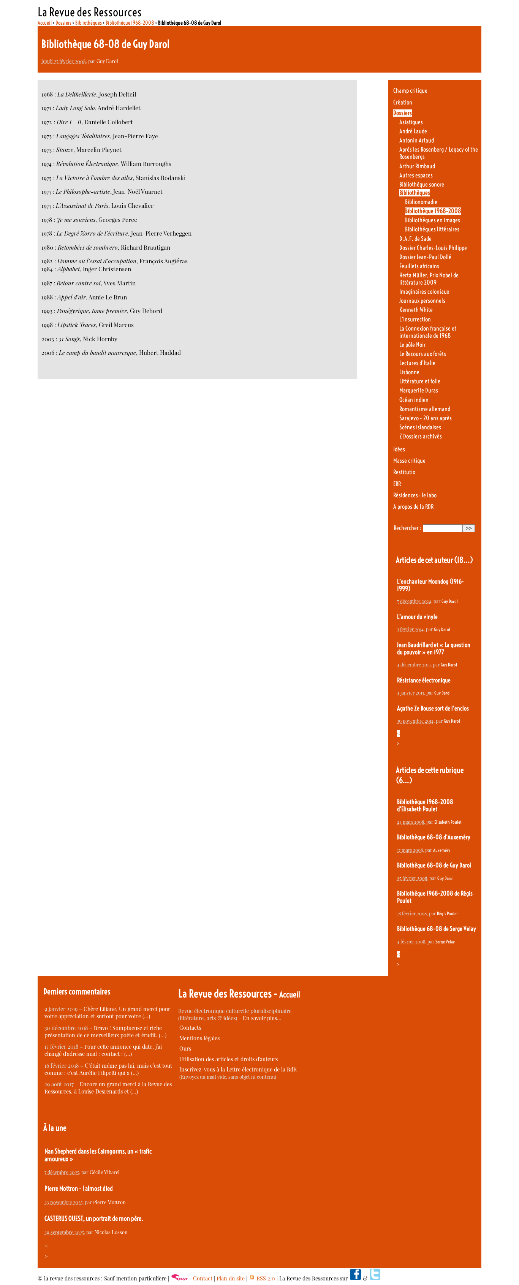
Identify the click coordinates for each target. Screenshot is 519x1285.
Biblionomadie (421, 202)
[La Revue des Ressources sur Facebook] (355, 1278)
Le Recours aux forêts (422, 354)
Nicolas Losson (111, 1232)
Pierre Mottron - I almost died (78, 1188)
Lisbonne (409, 372)
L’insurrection (415, 319)
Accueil (45, 22)
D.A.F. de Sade (415, 238)
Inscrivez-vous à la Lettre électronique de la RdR (238, 1069)
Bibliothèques (88, 22)
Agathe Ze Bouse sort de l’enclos (433, 708)
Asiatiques (411, 122)
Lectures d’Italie (417, 363)
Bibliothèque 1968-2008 (130, 22)
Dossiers (63, 22)
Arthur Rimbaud (417, 166)
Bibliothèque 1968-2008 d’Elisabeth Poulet (425, 805)
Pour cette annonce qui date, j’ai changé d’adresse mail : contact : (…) (103, 1050)
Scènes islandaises (420, 427)
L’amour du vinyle (417, 616)
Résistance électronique (424, 680)
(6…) (404, 780)
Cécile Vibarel (105, 1172)
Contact (202, 1278)
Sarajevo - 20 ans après (425, 418)
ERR (397, 483)
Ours (185, 1048)
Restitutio (404, 472)
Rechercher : (407, 528)
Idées (399, 449)
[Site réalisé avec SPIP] (180, 1278)
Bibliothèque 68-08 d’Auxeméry (433, 837)
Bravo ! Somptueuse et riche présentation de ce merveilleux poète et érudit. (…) (105, 1031)
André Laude (413, 131)
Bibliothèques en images (432, 220)
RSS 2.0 (265, 1278)
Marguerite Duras (418, 390)
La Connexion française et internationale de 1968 (427, 332)
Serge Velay (445, 942)
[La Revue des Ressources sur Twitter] (375, 1278)
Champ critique (410, 90)
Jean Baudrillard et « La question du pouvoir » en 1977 (433, 648)
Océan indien (414, 400)
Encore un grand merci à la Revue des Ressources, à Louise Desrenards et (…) (108, 1088)
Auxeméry (441, 850)
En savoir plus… (262, 1018)
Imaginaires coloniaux (424, 291)
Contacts (190, 1027)
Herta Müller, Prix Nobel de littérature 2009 (429, 279)
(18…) (463, 560)
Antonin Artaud (416, 140)
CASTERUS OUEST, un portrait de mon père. (93, 1218)
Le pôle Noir (412, 344)
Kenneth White (416, 309)
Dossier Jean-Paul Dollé (425, 257)
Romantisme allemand (424, 409)
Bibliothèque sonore (421, 184)
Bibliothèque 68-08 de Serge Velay (436, 928)
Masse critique (409, 460)
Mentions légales (199, 1038)
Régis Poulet (447, 913)
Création (402, 102)
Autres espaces (416, 175)
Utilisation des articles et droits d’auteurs (228, 1059)
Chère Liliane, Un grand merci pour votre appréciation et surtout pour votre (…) (107, 1012)
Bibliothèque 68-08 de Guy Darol (434, 865)
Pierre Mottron (109, 1202)
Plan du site (231, 1278)
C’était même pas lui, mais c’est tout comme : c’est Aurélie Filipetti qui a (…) (108, 1069)
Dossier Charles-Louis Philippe (433, 248)
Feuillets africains (419, 266)
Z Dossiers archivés (420, 436)
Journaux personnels (422, 300)
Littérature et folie (419, 381)
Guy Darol (107, 61)
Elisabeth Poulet (448, 822)
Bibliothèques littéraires (432, 229)
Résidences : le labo (415, 495)
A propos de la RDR (413, 506)
